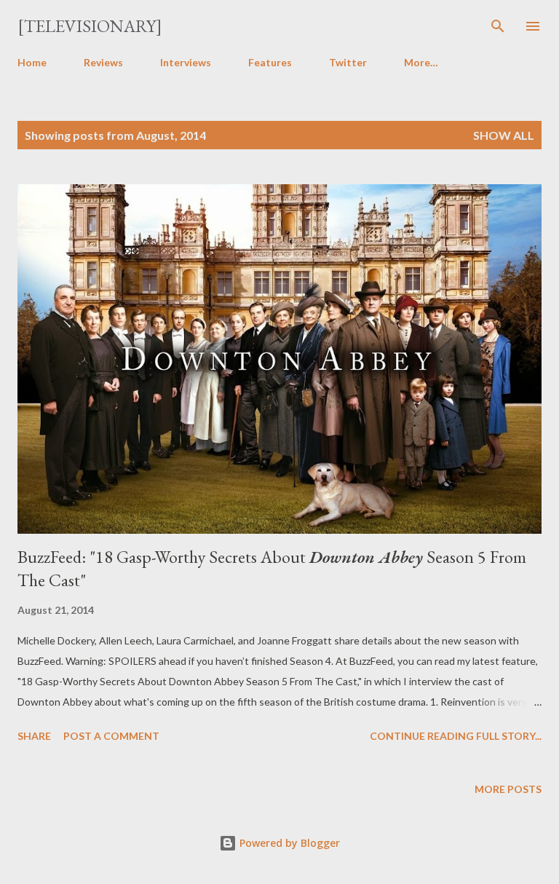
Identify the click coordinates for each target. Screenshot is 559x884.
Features (270, 62)
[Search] (498, 26)
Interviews (185, 62)
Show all (503, 135)
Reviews (103, 62)
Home (32, 62)
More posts (508, 789)
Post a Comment (111, 736)
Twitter (348, 62)
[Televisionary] (89, 26)
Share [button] (34, 736)
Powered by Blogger (288, 843)
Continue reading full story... (456, 736)
